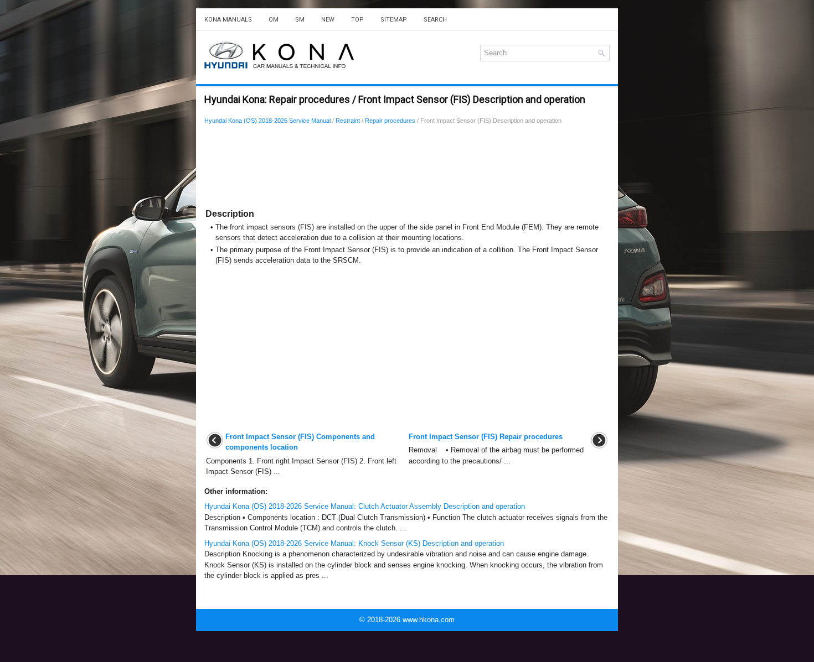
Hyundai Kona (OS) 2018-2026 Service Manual (267, 120)
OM (274, 19)
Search (435, 19)
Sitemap (393, 19)
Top (357, 19)
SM (300, 19)
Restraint (348, 120)
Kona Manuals (228, 19)
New (327, 19)
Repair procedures (390, 120)
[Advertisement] (335, 168)
